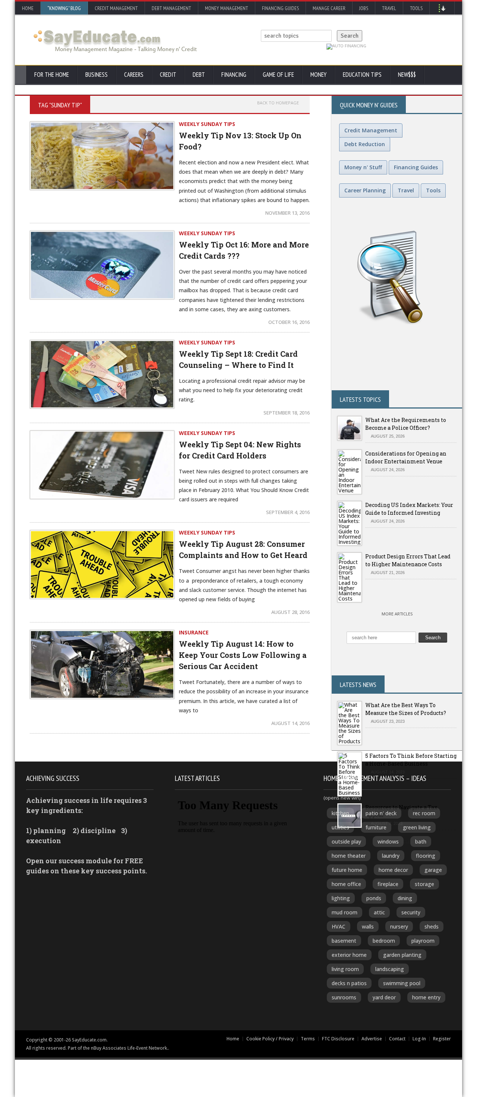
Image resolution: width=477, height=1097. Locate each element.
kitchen (340, 813)
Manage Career (329, 8)
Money (318, 74)
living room (345, 969)
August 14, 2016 (290, 723)
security (410, 912)
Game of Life (278, 74)
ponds (373, 898)
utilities (340, 827)
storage (424, 884)
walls (368, 926)
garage (433, 869)
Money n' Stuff (363, 167)
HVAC (338, 926)
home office (346, 884)
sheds (431, 926)
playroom (423, 940)
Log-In (419, 1038)
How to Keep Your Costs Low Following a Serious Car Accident (243, 655)
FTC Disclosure (338, 1038)
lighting (341, 898)
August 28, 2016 (290, 612)
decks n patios (349, 983)
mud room (344, 912)
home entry (426, 997)
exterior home (349, 954)
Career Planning (365, 190)
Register (442, 1038)
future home (347, 869)
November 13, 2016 (287, 212)
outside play (346, 841)
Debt (199, 74)
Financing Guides (280, 8)
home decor (393, 869)
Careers (133, 74)
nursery (399, 926)
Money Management (226, 8)
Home (28, 8)
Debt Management (171, 8)
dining (405, 898)
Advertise (371, 1038)
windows (388, 841)
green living (417, 827)
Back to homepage (278, 103)
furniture (376, 827)
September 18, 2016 (286, 412)
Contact (397, 1038)
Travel (389, 8)
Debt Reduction (364, 144)
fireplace (388, 884)
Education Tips (362, 74)
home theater (349, 855)
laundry (390, 855)
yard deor (384, 997)
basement (344, 940)
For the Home (51, 74)
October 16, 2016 (289, 322)
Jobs (363, 8)
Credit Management (116, 8)
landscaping (389, 969)
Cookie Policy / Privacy (270, 1038)
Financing (233, 74)
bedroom (384, 940)
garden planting (402, 954)
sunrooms (344, 997)
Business (96, 74)
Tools (416, 8)
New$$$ (407, 74)
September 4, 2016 (288, 512)
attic (379, 912)
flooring (425, 855)
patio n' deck (381, 813)
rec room (424, 813)
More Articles (397, 614)
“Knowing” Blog (64, 8)
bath (420, 841)
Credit (168, 74)
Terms (308, 1038)
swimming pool (401, 983)
